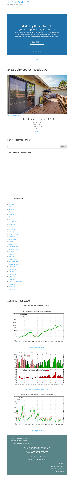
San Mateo (12, 274)
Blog (37, 59)
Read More (37, 42)
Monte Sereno (13, 247)
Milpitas (11, 244)
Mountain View (13, 249)
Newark (11, 252)
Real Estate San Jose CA (18, 2)
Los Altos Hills (13, 234)
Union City (12, 287)
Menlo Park (12, 239)
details (37, 131)
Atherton (11, 204)
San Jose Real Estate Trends (37, 305)
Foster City (12, 224)
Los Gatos (12, 237)
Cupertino (12, 217)
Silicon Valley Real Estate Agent (20, 443)
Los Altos (11, 232)
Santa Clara (12, 277)
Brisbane (12, 209)
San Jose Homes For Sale (19, 139)
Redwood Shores (14, 264)
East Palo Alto (13, 222)
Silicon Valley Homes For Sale (20, 438)
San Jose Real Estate (19, 300)
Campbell (12, 214)
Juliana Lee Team (25, 30)
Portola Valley (13, 259)
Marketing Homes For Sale (37, 26)
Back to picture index (14, 115)
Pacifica (11, 254)
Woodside (12, 289)
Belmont (11, 207)
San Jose (11, 272)
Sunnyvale (12, 284)
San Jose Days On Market (37, 431)
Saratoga (11, 279)
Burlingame (12, 212)
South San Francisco (15, 282)
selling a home (43, 30)
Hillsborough (13, 229)
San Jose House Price (37, 347)
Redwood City (13, 262)
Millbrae (11, 242)
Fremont (11, 227)
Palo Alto (11, 257)
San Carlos (12, 269)
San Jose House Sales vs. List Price (37, 389)
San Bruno (12, 267)
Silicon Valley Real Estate (18, 441)
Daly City (11, 219)
